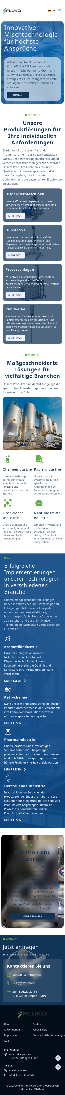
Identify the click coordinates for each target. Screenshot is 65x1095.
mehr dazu (15, 216)
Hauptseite (10, 1024)
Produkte (38, 1024)
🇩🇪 (49, 10)
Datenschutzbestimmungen (47, 1035)
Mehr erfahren (32, 916)
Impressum (11, 1035)
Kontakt (18, 95)
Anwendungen (12, 1029)
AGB (6, 1040)
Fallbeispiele (40, 1029)
